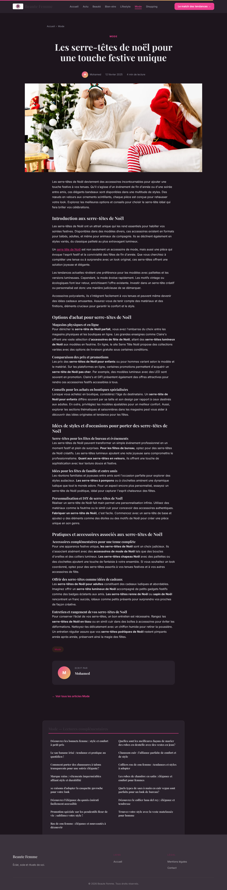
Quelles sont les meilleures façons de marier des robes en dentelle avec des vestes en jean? (146, 742)
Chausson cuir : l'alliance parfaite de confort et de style (147, 754)
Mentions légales (177, 861)
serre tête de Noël (69, 249)
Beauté (97, 6)
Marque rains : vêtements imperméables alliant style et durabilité (76, 778)
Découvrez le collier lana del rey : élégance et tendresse (146, 801)
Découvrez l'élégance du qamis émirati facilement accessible (75, 801)
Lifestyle (125, 6)
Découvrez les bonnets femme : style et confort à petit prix (79, 742)
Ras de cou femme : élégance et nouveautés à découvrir (78, 825)
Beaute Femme (39, 6)
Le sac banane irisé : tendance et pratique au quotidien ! (78, 754)
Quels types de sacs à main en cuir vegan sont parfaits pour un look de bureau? (146, 790)
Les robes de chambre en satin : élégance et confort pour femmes (145, 778)
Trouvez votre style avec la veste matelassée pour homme (145, 813)
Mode (138, 6)
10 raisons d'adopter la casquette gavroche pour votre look (77, 790)
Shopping (151, 6)
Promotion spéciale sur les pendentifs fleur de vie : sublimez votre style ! (79, 813)
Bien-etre (110, 6)
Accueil (74, 6)
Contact (172, 867)
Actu (85, 6)
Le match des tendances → (194, 6)
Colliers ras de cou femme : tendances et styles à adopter (147, 766)
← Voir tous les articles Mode (71, 696)
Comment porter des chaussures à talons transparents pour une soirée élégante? (76, 766)
